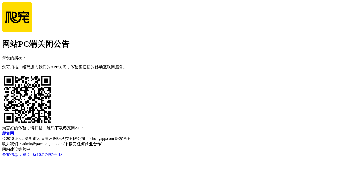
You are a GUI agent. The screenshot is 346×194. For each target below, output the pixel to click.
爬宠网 (8, 133)
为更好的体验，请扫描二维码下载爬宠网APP (42, 128)
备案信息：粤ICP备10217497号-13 (32, 154)
